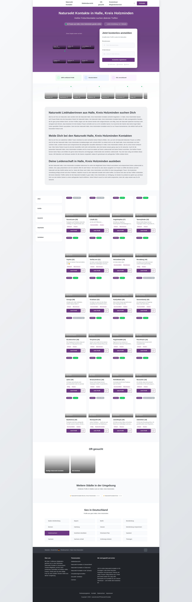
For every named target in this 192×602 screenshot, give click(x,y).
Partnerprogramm (84, 593)
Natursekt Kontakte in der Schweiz (81, 570)
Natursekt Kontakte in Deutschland (81, 564)
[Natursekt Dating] (52, 3)
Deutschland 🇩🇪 (55, 550)
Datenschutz (101, 593)
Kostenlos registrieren (119, 60)
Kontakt (93, 593)
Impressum (109, 593)
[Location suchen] (134, 3)
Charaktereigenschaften (78, 573)
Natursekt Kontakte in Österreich (81, 567)
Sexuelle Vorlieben (76, 576)
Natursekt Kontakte (69, 3)
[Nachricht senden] (83, 230)
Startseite (47, 550)
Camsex (73, 580)
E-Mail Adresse (106, 50)
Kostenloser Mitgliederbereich (115, 3)
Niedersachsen (65, 550)
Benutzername (106, 41)
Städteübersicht (75, 561)
